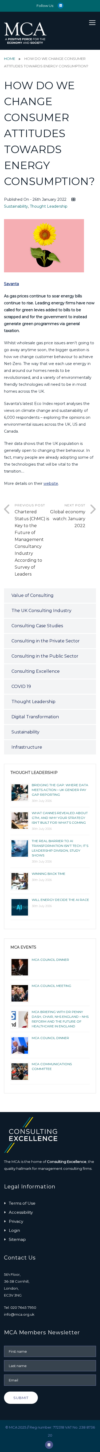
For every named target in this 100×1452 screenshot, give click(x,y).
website (50, 483)
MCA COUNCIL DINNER (50, 960)
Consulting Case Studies (37, 625)
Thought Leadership (48, 206)
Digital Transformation (35, 716)
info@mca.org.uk (19, 1314)
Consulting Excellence (35, 671)
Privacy (16, 1221)
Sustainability (16, 206)
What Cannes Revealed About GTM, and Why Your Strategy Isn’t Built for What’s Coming (60, 818)
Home (9, 58)
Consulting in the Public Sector (44, 656)
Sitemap (17, 1239)
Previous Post (32, 540)
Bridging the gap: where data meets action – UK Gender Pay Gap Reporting (60, 790)
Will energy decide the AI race (60, 900)
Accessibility (21, 1212)
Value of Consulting (32, 595)
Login (14, 1230)
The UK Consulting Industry (41, 610)
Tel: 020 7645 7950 (20, 1307)
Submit (21, 1398)
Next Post (67, 515)
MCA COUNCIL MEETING (51, 986)
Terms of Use (22, 1203)
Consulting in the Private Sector (45, 640)
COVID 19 (21, 686)
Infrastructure (26, 747)
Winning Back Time (48, 874)
